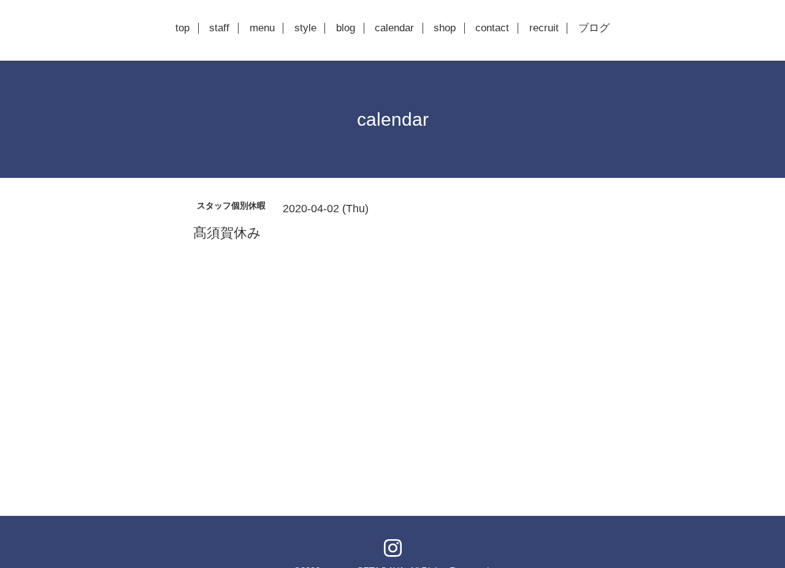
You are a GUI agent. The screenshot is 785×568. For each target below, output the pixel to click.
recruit (544, 28)
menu (262, 28)
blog (345, 28)
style (305, 28)
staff (219, 28)
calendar (394, 28)
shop (445, 28)
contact (492, 28)
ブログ (594, 28)
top (182, 28)
